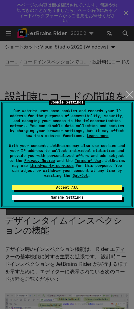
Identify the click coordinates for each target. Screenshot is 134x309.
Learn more (97, 135)
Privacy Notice (39, 160)
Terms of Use (88, 160)
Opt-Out (80, 175)
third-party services (52, 165)
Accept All (67, 187)
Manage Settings (67, 197)
